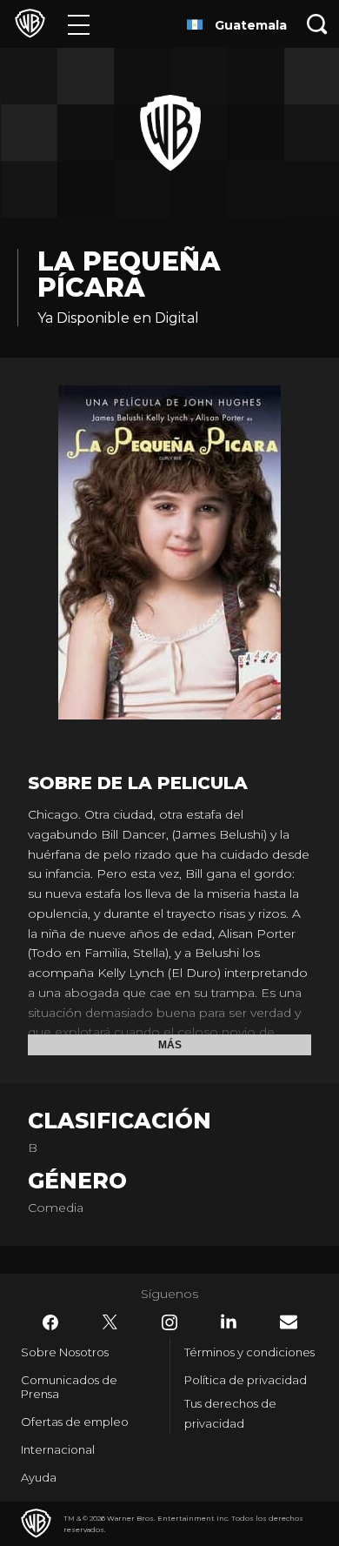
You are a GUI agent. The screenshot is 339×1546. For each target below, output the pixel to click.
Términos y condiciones (249, 1352)
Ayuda (38, 1477)
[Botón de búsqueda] (317, 24)
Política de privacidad (245, 1380)
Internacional (58, 1449)
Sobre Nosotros (65, 1352)
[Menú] (78, 24)
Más (170, 1045)
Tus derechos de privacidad (230, 1413)
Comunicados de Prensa (69, 1387)
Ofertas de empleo (75, 1422)
